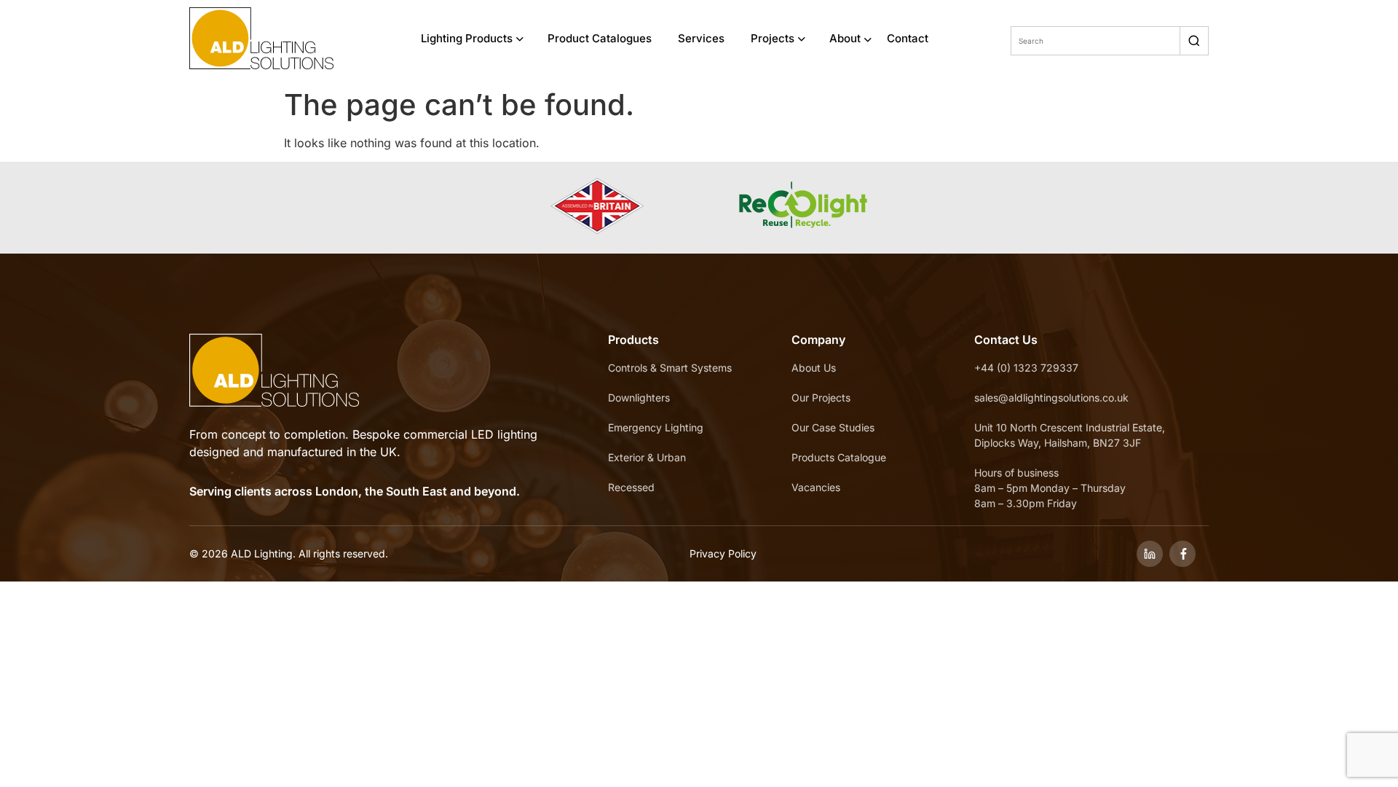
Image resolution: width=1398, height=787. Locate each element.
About (845, 38)
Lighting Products (467, 38)
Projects (772, 38)
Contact (907, 38)
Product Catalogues (600, 38)
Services (701, 38)
